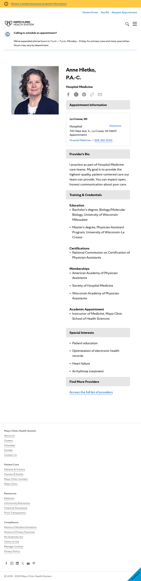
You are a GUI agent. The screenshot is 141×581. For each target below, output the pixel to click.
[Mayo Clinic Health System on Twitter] (23, 563)
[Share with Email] (100, 94)
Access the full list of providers (91, 392)
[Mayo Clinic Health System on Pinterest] (33, 563)
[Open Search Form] (127, 24)
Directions (115, 125)
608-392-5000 (103, 140)
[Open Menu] (135, 24)
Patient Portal (90, 12)
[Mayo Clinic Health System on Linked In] (17, 563)
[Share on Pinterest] (84, 94)
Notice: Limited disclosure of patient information (39, 3)
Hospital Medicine (80, 140)
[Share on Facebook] (68, 94)
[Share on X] (76, 94)
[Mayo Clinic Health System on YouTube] (28, 563)
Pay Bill (105, 12)
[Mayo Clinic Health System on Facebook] (6, 563)
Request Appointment (124, 12)
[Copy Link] (92, 94)
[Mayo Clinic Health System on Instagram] (11, 564)
